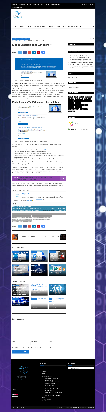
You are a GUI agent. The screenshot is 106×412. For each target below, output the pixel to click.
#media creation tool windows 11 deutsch (22, 215)
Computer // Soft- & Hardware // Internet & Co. (74, 407)
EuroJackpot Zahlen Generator (52, 382)
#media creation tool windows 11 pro (41, 219)
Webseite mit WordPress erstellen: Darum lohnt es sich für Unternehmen (20, 289)
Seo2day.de (91, 407)
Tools (42, 4)
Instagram (87, 98)
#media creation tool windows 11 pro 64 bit (22, 221)
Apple (76, 96)
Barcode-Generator (50, 390)
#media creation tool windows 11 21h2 (21, 214)
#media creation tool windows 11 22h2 (38, 214)
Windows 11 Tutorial (25, 26)
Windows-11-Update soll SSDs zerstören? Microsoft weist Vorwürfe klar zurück (57, 255)
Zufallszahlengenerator (51, 385)
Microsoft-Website (43, 150)
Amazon (71, 96)
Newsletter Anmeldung (17, 7)
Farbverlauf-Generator (50, 394)
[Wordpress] (15, 204)
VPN (87, 105)
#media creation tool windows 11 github (42, 217)
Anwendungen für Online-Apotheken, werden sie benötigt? (57, 302)
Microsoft (89, 100)
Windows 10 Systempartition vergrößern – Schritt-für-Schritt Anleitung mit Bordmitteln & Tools (20, 254)
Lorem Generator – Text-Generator (53, 392)
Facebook (71, 98)
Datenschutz (22, 4)
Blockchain (88, 96)
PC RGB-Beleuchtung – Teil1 (37, 303)
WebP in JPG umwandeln (56, 270)
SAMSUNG (71, 103)
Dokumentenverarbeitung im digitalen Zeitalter (81, 62)
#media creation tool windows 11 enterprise (22, 217)
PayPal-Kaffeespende (48, 210)
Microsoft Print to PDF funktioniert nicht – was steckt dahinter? (19, 269)
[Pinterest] (13, 204)
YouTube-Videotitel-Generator (52, 395)
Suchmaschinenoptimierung (76, 105)
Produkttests (36, 4)
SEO (76, 103)
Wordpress (15, 285)
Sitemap (47, 4)
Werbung (29, 4)
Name (13, 341)
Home (15, 26)
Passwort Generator (50, 383)
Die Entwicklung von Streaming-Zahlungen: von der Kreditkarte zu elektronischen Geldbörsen (38, 288)
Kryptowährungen (79, 100)
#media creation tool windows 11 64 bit (56, 214)
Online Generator (48, 376)
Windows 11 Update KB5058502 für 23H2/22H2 (38, 269)
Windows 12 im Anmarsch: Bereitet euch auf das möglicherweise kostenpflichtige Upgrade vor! (20, 297)
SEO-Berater (39, 199)
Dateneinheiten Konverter (51, 378)
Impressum (14, 4)
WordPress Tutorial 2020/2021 (55, 289)
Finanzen (33, 285)
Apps (51, 299)
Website (50, 341)
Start (13, 40)
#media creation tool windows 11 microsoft (22, 219)
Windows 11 (15, 38)
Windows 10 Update (74, 109)
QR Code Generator (50, 387)
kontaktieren (29, 200)
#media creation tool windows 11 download (42, 215)
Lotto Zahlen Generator (50, 380)
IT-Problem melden (55, 4)
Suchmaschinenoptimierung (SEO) (72, 26)
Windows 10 (15, 251)
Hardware (33, 299)
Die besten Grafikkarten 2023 (52, 236)
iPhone (70, 100)
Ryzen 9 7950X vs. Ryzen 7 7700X (27, 236)
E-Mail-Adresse (34, 341)
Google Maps (78, 98)
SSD (80, 103)
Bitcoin (81, 96)
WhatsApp (71, 107)
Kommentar (15, 322)
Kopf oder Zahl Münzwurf (51, 388)
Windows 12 (15, 299)
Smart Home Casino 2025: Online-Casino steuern (81, 64)
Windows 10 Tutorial (40, 26)
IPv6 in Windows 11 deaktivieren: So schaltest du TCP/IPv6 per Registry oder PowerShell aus (38, 255)
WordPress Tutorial (54, 26)
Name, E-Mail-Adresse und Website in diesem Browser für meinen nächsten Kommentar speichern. (32, 347)
